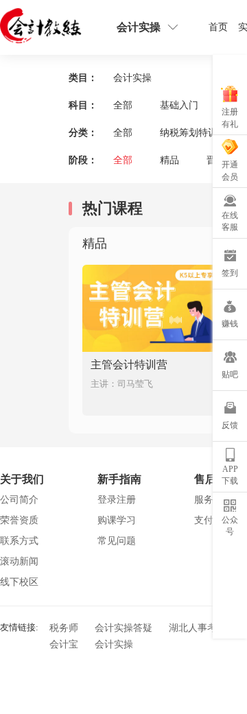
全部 (122, 105)
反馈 (230, 425)
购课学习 (116, 520)
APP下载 (230, 475)
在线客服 (230, 221)
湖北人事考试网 (202, 628)
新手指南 (119, 479)
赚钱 (230, 324)
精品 (169, 160)
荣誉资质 (19, 520)
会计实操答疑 (123, 628)
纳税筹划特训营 (193, 133)
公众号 (230, 525)
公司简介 (19, 500)
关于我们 (22, 479)
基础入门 (179, 105)
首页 (218, 27)
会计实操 (114, 644)
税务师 (63, 628)
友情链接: (19, 626)
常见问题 (116, 541)
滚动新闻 (19, 561)
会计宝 (63, 644)
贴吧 (230, 374)
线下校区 (19, 582)
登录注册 (116, 500)
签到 (230, 273)
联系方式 (19, 541)
